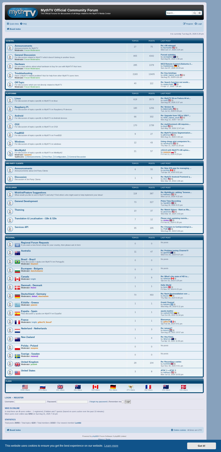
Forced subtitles (168, 55)
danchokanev (37, 271)
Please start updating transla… (175, 218)
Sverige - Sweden (30, 354)
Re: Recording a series (171, 362)
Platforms (11, 93)
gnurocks (167, 212)
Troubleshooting (23, 73)
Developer (11, 188)
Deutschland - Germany (33, 294)
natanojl (34, 356)
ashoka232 (168, 143)
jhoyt (165, 126)
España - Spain (29, 311)
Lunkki (78, 423)
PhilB (165, 229)
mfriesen (167, 278)
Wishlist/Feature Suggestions (30, 192)
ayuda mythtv (167, 311)
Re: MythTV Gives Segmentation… (176, 133)
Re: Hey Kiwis (167, 337)
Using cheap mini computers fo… (176, 141)
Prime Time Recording (171, 201)
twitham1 (167, 194)
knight (33, 279)
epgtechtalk (168, 84)
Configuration (60, 157)
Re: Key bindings (168, 73)
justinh (34, 364)
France (24, 320)
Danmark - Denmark (31, 285)
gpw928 (166, 253)
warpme (28, 155)
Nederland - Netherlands (34, 328)
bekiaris (166, 304)
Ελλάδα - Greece (30, 302)
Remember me (115, 402)
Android (19, 115)
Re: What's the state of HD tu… (175, 276)
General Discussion (25, 55)
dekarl (34, 296)
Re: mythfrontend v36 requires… (175, 124)
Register (18, 398)
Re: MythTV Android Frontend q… (176, 177)
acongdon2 (168, 57)
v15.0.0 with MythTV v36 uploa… (175, 150)
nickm (166, 220)
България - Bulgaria (32, 268)
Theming (19, 210)
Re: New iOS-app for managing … (176, 168)
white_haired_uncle (171, 75)
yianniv (34, 305)
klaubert (34, 264)
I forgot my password (98, 402)
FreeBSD (19, 133)
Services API (21, 227)
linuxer (166, 296)
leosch (166, 330)
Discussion (21, 177)
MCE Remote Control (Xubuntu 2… (177, 64)
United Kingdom (30, 362)
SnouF (49, 322)
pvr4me (166, 170)
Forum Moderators (32, 50)
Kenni (33, 288)
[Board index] (23, 12)
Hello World (166, 285)
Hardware (20, 64)
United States (28, 370)
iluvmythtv (167, 48)
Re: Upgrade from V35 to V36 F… (176, 115)
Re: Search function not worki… (175, 82)
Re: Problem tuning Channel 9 (174, 250)
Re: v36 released (168, 46)
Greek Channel (167, 302)
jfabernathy (168, 109)
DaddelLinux (168, 66)
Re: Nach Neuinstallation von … (175, 294)
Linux (18, 98)
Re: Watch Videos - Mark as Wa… (176, 210)
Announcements (23, 46)
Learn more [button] (111, 445)
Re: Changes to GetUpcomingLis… (177, 227)
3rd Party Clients (14, 163)
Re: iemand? (166, 328)
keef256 (166, 364)
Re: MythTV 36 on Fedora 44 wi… (176, 98)
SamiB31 (167, 203)
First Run (48, 157)
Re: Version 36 (167, 107)
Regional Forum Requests (35, 242)
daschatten (43, 296)
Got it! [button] (201, 445)
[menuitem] (23, 24)
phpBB (95, 436)
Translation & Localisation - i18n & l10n (36, 218)
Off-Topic (19, 82)
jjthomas (166, 135)
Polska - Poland (29, 345)
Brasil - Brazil (28, 259)
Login (8, 398)
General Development (26, 201)
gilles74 (41, 322)
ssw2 (165, 100)
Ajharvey (167, 339)
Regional (10, 238)
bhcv (165, 179)
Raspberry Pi (21, 107)
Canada (25, 276)
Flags (9, 381)
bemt (165, 287)
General (10, 41)
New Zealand (28, 337)
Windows (20, 141)
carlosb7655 (168, 313)
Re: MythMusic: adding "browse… (176, 192)
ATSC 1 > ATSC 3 (168, 370)
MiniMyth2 (20, 150)
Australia (26, 250)
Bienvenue (165, 320)
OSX (17, 124)
